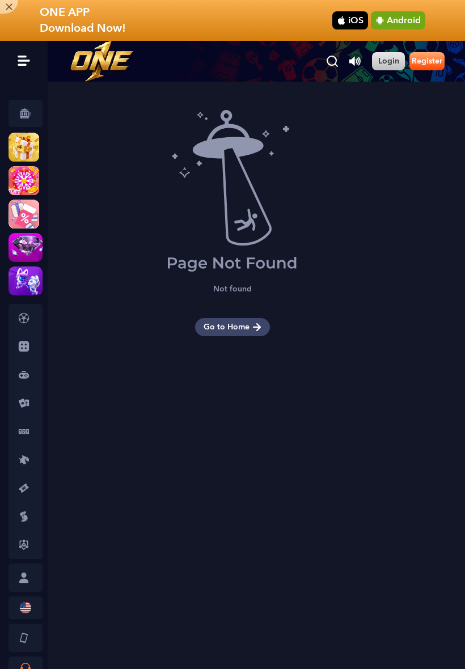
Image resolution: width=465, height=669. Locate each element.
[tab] (26, 318)
